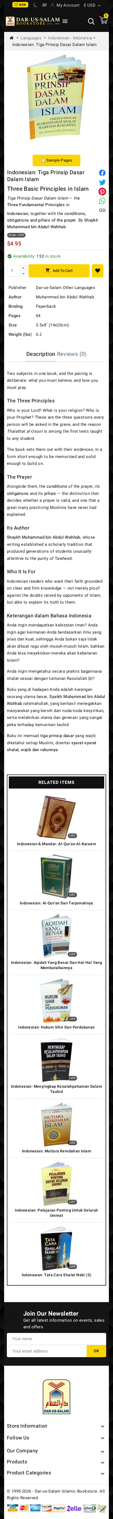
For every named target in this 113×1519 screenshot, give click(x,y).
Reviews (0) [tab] (72, 354)
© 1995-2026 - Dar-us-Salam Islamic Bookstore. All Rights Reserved (56, 1494)
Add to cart (59, 271)
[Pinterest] (102, 191)
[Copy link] (102, 210)
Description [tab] (40, 354)
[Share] (102, 173)
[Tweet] (102, 182)
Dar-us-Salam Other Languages (65, 288)
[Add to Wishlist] (97, 270)
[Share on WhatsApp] (102, 201)
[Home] (14, 38)
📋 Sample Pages (56, 160)
